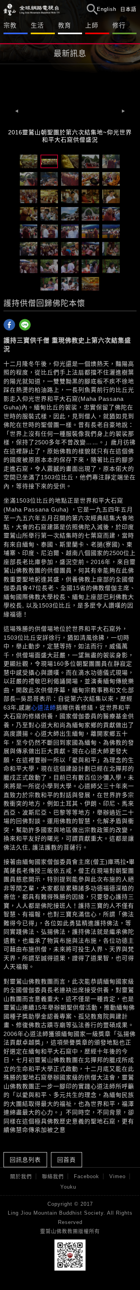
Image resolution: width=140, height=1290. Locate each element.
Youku (68, 1187)
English (106, 9)
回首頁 (66, 1159)
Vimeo (117, 1176)
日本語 (128, 9)
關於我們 (21, 1176)
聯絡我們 (53, 1176)
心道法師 (43, 707)
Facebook (86, 1176)
